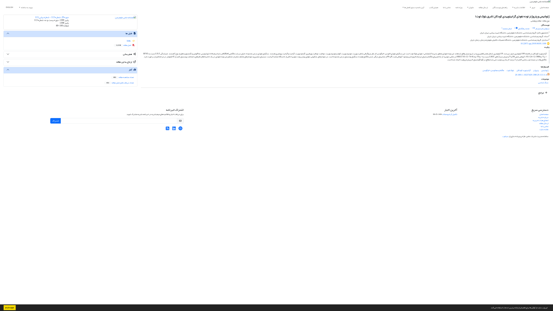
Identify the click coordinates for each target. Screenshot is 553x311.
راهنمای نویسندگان (500, 7)
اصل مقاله (123, 45)
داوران (471, 7)
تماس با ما (447, 7)
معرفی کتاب (433, 7)
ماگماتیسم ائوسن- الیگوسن (493, 70)
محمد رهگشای (523, 29)
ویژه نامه (459, 7)
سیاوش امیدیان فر (542, 29)
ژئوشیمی (544, 70)
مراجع (541, 93)
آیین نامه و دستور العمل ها (414, 7)
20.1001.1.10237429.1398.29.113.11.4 (531, 75)
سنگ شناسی (543, 83)
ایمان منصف (507, 29)
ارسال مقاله (483, 7)
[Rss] (167, 129)
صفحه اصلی (544, 7)
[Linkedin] (174, 129)
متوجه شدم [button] (9, 307)
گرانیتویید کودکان (524, 70)
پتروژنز (536, 70)
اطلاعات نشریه (519, 7)
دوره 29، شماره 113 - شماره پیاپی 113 (52, 17)
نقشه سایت (543, 129)
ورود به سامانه (26, 7)
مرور (533, 7)
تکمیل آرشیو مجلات (449, 114)
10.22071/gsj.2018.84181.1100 (533, 43)
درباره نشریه (543, 117)
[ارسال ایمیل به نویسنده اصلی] (534, 28)
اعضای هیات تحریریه (540, 120)
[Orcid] (180, 129)
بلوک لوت (510, 70)
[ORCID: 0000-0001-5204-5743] (516, 28)
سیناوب (505, 136)
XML (129, 41)
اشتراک (55, 121)
